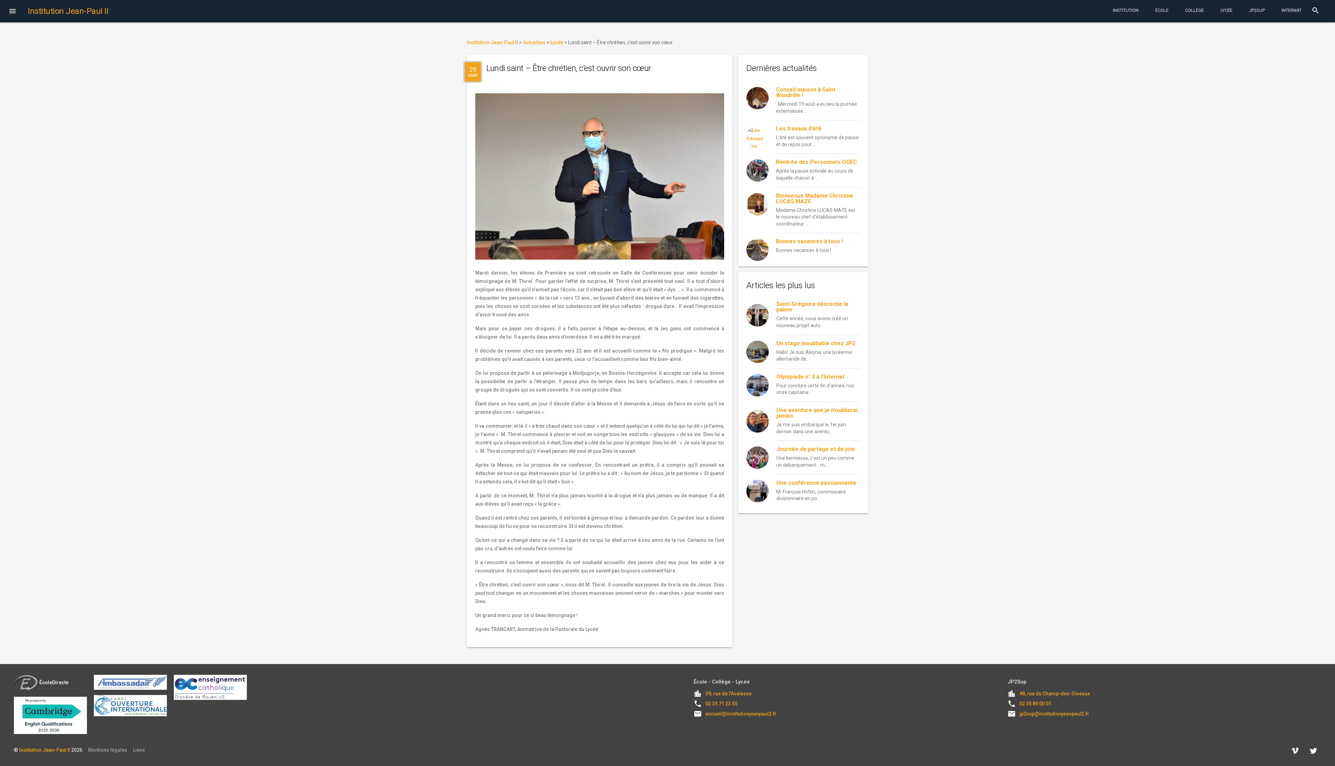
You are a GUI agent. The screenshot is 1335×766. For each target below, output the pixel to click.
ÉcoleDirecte (53, 682)
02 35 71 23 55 (721, 703)
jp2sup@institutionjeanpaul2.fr (1054, 714)
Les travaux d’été (799, 128)
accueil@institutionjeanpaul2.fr (741, 714)
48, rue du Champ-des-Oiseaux (1054, 693)
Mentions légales (107, 750)
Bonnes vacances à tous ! (809, 241)
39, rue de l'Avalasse (728, 693)
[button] (12, 11)
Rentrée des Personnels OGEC (816, 162)
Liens (139, 750)
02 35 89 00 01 (1035, 703)
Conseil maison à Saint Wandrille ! (805, 92)
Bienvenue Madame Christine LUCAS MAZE (814, 198)
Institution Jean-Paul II (44, 750)
